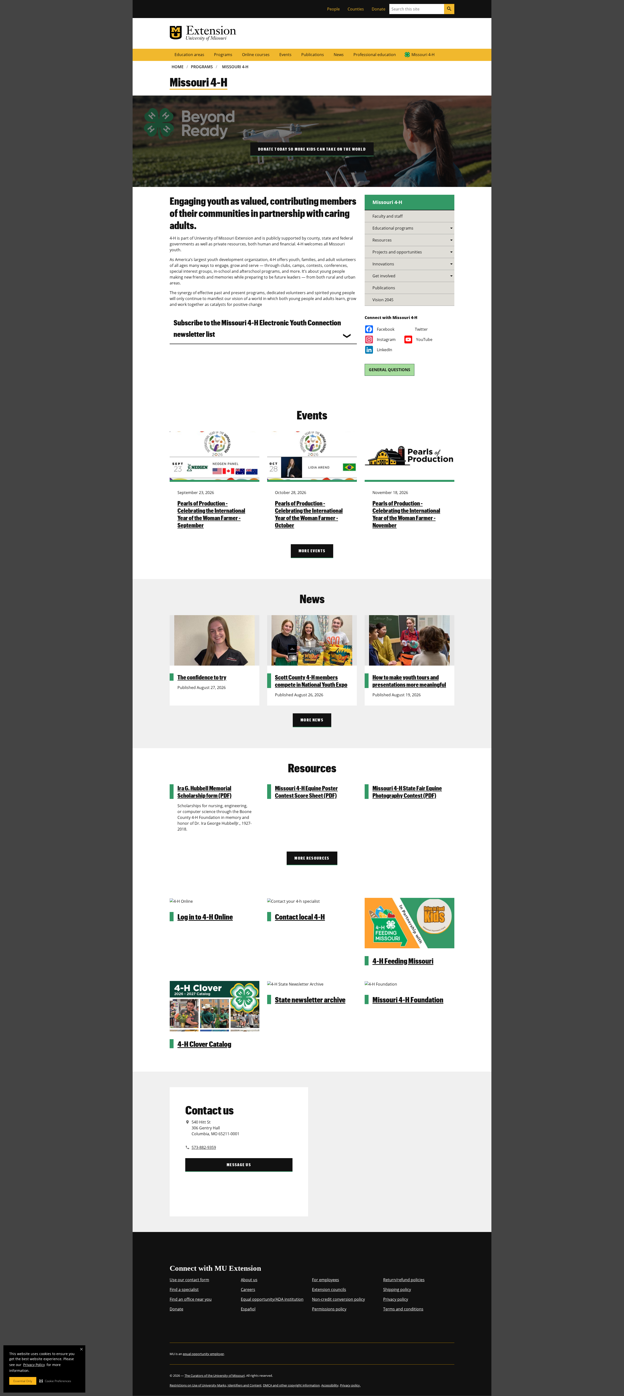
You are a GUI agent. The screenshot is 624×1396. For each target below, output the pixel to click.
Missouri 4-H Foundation (407, 999)
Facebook (385, 329)
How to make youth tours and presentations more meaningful (409, 680)
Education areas (189, 54)
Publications (312, 54)
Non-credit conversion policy (338, 1299)
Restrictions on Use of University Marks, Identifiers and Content (216, 1385)
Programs (223, 54)
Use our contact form (189, 1279)
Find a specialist (184, 1289)
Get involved (383, 276)
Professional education (374, 54)
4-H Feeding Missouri (402, 960)
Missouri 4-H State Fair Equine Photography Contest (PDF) (407, 791)
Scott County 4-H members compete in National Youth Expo (311, 680)
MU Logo (173, 1252)
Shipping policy (397, 1289)
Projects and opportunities (397, 252)
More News (312, 719)
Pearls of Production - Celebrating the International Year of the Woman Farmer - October (309, 514)
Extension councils (329, 1289)
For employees (325, 1279)
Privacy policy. (350, 1385)
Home (178, 66)
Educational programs (392, 228)
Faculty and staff (387, 216)
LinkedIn (384, 349)
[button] (55, 1381)
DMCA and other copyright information (291, 1385)
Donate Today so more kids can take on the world (312, 149)
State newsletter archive (310, 999)
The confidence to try (201, 677)
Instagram (386, 339)
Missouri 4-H (423, 54)
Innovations (383, 264)
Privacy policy (395, 1299)
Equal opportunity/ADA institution (272, 1299)
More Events (312, 550)
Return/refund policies (404, 1279)
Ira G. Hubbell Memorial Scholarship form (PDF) (204, 791)
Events (285, 54)
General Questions (389, 369)
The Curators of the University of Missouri (215, 1375)
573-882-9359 (204, 1147)
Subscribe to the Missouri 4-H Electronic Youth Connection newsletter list (257, 328)
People (333, 9)
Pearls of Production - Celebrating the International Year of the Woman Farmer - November (406, 514)
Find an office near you (191, 1299)
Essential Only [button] (22, 1381)
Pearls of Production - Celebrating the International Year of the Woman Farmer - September (211, 514)
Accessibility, (330, 1385)
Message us (239, 1164)
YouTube (424, 339)
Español (248, 1309)
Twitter (421, 329)
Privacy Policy (34, 1364)
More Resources (311, 858)
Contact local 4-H (300, 916)
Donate (378, 9)
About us (249, 1279)
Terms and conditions (403, 1309)
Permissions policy (329, 1309)
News (339, 54)
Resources (382, 240)
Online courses (256, 54)
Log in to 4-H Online (205, 916)
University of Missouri (208, 1252)
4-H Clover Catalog (204, 1043)
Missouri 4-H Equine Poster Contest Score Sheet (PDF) (306, 791)
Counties (356, 9)
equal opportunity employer (203, 1354)
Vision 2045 (382, 299)
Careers (248, 1289)
